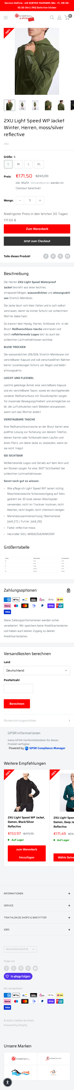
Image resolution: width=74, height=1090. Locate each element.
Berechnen (16, 703)
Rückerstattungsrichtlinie (20, 720)
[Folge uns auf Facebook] (6, 968)
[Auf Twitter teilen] (60, 256)
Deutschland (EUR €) (17, 949)
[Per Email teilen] (67, 256)
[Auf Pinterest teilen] (53, 256)
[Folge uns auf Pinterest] (28, 968)
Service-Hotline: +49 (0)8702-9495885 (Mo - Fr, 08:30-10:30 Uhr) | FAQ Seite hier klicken (37, 5)
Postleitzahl (12, 680)
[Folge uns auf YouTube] (35, 968)
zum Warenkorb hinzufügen (26, 853)
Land (7, 662)
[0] (67, 17)
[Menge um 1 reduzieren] (20, 200)
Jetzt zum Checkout (37, 241)
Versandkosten (40, 183)
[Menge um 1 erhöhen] (40, 200)
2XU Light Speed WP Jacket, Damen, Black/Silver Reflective (26, 822)
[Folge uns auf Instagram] (21, 968)
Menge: (8, 200)
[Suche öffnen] (52, 17)
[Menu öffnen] (6, 17)
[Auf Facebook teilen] (46, 256)
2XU (6, 144)
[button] (7, 1082)
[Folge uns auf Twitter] (13, 968)
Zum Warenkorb (37, 228)
